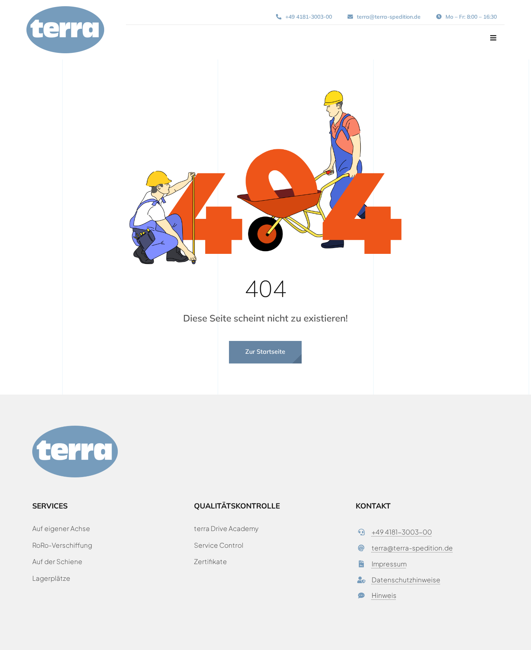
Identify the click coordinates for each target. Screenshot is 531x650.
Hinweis (384, 595)
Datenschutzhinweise (406, 579)
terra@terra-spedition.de (412, 547)
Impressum (389, 563)
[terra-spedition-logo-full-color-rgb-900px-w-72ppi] (65, 9)
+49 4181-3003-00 (402, 532)
